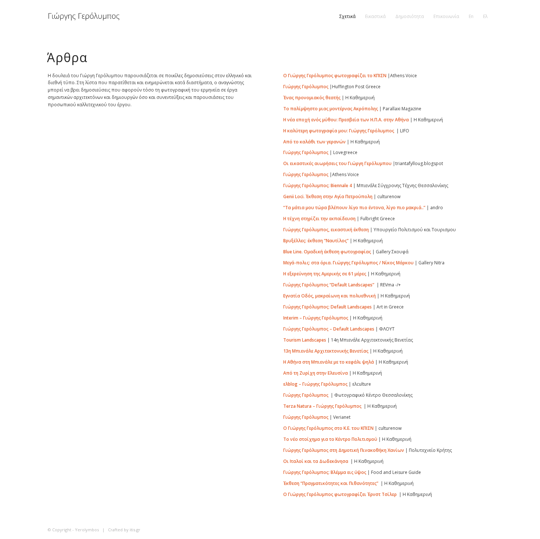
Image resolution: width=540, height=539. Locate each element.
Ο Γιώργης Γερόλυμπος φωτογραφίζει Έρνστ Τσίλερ (340, 494)
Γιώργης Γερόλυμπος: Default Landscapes (327, 307)
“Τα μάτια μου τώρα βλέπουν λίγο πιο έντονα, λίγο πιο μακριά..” (354, 207)
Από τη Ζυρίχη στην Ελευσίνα (315, 373)
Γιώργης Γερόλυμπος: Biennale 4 (317, 185)
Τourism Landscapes (304, 340)
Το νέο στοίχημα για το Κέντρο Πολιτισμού (330, 439)
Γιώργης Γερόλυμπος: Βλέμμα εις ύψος (324, 472)
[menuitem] (347, 16)
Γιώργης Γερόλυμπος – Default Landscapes (328, 329)
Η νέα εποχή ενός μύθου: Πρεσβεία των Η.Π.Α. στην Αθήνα (346, 120)
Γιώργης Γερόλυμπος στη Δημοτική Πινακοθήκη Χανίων (343, 450)
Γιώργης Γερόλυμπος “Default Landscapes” (328, 285)
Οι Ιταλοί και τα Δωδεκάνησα (315, 461)
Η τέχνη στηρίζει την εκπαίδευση (319, 218)
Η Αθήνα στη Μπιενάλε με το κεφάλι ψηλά (328, 362)
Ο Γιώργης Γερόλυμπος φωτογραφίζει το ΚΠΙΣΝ (334, 75)
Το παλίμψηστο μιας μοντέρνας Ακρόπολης (330, 109)
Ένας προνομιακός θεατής (312, 97)
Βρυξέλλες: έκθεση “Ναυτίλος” (316, 241)
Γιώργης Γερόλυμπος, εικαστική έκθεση (326, 229)
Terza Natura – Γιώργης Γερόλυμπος (322, 406)
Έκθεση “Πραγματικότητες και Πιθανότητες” (330, 483)
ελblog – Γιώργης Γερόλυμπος (315, 384)
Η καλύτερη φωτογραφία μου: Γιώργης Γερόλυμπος (338, 131)
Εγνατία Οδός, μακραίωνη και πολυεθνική (329, 296)
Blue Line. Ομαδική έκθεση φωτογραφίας (327, 252)
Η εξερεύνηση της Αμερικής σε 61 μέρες (324, 274)
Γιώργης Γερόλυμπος (305, 86)
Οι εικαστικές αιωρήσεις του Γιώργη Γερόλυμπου (337, 163)
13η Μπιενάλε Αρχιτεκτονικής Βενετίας (325, 351)
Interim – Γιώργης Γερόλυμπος (315, 318)
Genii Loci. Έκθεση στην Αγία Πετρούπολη (327, 196)
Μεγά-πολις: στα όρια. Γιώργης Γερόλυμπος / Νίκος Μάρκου (348, 263)
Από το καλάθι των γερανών (314, 142)
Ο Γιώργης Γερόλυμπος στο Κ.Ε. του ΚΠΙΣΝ (328, 428)
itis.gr (135, 529)
